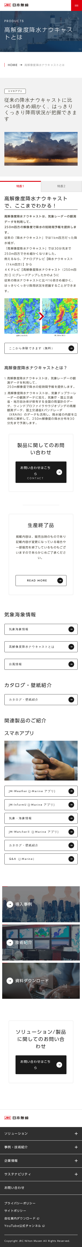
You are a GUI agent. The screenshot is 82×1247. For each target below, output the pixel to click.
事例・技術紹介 (16, 1147)
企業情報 (11, 1160)
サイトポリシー (15, 1210)
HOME (12, 65)
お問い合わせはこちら (35, 473)
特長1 (20, 186)
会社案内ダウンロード (20, 1218)
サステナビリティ (17, 1174)
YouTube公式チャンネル (22, 1225)
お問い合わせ (14, 1187)
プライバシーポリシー (20, 1203)
